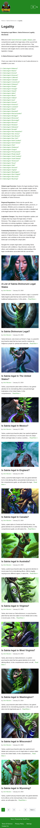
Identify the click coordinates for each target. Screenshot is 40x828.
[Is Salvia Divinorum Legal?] (20, 315)
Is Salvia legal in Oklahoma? (10, 147)
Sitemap (28, 824)
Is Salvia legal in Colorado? (9, 80)
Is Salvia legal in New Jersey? (10, 134)
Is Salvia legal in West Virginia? (10, 174)
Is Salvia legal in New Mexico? (10, 136)
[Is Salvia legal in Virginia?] (20, 589)
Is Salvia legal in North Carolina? (11, 140)
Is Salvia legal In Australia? (15, 561)
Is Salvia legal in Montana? (9, 125)
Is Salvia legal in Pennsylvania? (10, 152)
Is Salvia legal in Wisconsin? (10, 176)
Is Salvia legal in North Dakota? (10, 143)
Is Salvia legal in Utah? (8, 165)
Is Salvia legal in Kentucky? (9, 104)
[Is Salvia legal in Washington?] (20, 681)
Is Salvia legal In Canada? (15, 517)
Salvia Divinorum (11, 20)
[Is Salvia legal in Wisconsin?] (20, 725)
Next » (32, 810)
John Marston (7, 290)
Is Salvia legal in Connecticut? (10, 82)
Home (3, 20)
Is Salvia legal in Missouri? (9, 122)
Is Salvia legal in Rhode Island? (10, 154)
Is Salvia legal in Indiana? (9, 98)
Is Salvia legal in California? (9, 77)
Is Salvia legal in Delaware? (9, 84)
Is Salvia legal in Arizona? (9, 73)
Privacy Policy (19, 824)
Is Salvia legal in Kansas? (9, 102)
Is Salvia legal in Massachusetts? (11, 113)
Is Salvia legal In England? (15, 470)
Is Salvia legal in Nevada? (9, 129)
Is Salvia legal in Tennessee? (10, 161)
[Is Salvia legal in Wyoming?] (20, 772)
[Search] (37, 7)
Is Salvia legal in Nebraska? (9, 127)
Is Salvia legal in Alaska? (8, 70)
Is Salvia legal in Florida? (8, 86)
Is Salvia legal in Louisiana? (9, 107)
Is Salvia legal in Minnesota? (10, 118)
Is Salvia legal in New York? (9, 138)
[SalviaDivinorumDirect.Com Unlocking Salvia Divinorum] (6, 7)
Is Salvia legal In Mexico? (14, 425)
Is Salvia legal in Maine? (8, 109)
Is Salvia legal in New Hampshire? (11, 131)
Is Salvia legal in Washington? (10, 172)
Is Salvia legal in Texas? (8, 163)
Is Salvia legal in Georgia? (9, 89)
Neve (12, 819)
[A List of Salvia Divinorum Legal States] (20, 267)
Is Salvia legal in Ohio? (8, 145)
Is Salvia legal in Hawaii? (8, 91)
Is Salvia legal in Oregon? (9, 149)
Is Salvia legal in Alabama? (9, 68)
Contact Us (5, 826)
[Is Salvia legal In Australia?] (20, 545)
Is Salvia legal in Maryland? (9, 111)
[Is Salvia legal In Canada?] (20, 501)
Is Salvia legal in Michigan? (9, 116)
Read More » (32, 299)
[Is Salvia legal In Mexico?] (20, 409)
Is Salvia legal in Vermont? (9, 167)
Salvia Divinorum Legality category (21, 40)
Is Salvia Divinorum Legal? (15, 331)
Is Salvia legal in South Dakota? (11, 158)
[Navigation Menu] (33, 7)
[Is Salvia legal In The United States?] (20, 359)
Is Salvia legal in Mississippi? (10, 120)
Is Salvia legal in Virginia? (9, 170)
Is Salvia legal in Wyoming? (9, 179)
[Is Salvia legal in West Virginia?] (20, 634)
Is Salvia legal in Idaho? (8, 93)
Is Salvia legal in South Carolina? (11, 156)
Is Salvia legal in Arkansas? (9, 75)
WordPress (26, 819)
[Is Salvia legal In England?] (20, 454)
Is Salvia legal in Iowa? (8, 100)
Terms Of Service (7, 824)
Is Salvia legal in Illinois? (8, 95)
